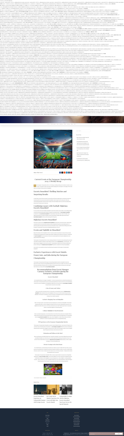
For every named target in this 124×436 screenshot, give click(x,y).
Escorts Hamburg (76, 426)
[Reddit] (64, 172)
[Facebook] (60, 172)
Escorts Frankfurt (77, 420)
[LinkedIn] (67, 172)
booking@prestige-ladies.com (86, 115)
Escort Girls (47, 415)
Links (47, 426)
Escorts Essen (76, 418)
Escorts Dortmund (76, 421)
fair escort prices (63, 222)
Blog (47, 424)
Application (47, 420)
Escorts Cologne (76, 423)
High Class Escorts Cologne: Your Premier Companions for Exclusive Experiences (83, 154)
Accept (119, 433)
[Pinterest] (71, 172)
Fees (47, 418)
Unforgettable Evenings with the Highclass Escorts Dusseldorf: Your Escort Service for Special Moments (53, 400)
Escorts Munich (76, 424)
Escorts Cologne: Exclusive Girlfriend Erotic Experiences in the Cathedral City (83, 149)
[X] (62, 172)
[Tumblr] (69, 172)
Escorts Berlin (76, 415)
